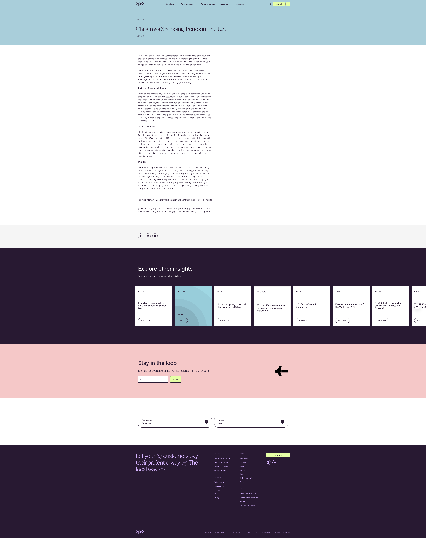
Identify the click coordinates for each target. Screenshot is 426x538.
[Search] (270, 4)
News (242, 466)
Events (242, 474)
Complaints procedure (247, 505)
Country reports (218, 486)
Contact (242, 482)
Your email (144, 379)
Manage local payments (221, 466)
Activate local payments (221, 458)
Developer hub (218, 490)
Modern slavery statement (249, 498)
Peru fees (243, 501)
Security (216, 498)
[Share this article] (148, 236)
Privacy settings (234, 532)
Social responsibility (246, 478)
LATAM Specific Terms (282, 532)
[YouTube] (274, 462)
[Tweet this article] (140, 236)
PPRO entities (247, 532)
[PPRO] (140, 4)
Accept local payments (221, 462)
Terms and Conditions (263, 532)
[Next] (417, 306)
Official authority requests (248, 494)
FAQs (215, 494)
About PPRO (244, 458)
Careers (242, 470)
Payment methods (208, 4)
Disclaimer (208, 532)
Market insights (218, 482)
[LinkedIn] (268, 462)
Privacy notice (220, 532)
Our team (243, 462)
